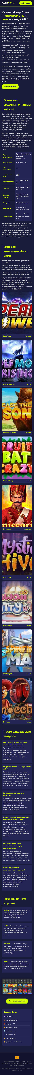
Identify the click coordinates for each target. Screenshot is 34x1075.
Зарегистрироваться (17, 1001)
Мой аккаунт (26, 3)
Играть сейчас (10, 86)
